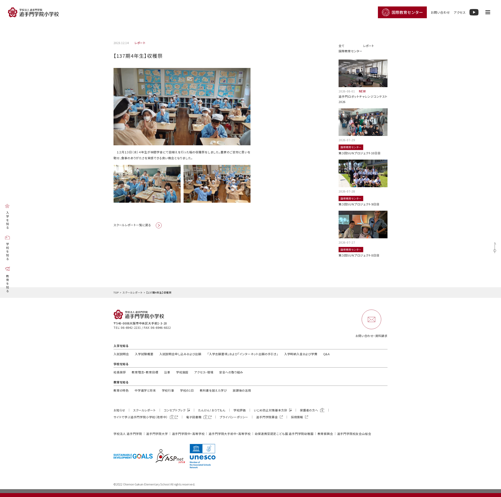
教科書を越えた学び (213, 390)
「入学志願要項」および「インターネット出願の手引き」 (242, 354)
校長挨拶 (120, 372)
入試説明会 (121, 354)
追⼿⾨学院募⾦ (267, 417)
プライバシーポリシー (234, 417)
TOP (116, 292)
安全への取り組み (231, 372)
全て (342, 46)
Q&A (326, 354)
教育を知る (7, 284)
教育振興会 (325, 434)
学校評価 (239, 410)
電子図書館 (194, 417)
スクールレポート (132, 292)
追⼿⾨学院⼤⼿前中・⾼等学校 (229, 434)
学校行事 (168, 390)
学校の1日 (187, 390)
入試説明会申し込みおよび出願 (180, 354)
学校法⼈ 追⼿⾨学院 (128, 434)
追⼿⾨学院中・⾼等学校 (188, 434)
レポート (368, 46)
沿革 (167, 372)
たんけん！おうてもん (211, 410)
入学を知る (7, 220)
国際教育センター (350, 51)
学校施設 (182, 372)
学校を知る (7, 251)
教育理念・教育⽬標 (145, 372)
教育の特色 (121, 390)
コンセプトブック (175, 410)
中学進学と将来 (145, 390)
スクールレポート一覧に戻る (132, 225)
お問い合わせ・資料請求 (371, 336)
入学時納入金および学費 (300, 354)
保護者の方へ (309, 410)
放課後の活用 (242, 390)
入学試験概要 (144, 354)
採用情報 (297, 417)
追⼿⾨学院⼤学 (157, 434)
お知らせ (119, 410)
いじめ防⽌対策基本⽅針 (270, 410)
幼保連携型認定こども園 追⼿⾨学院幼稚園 (284, 434)
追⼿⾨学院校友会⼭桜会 (354, 434)
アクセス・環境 (203, 372)
